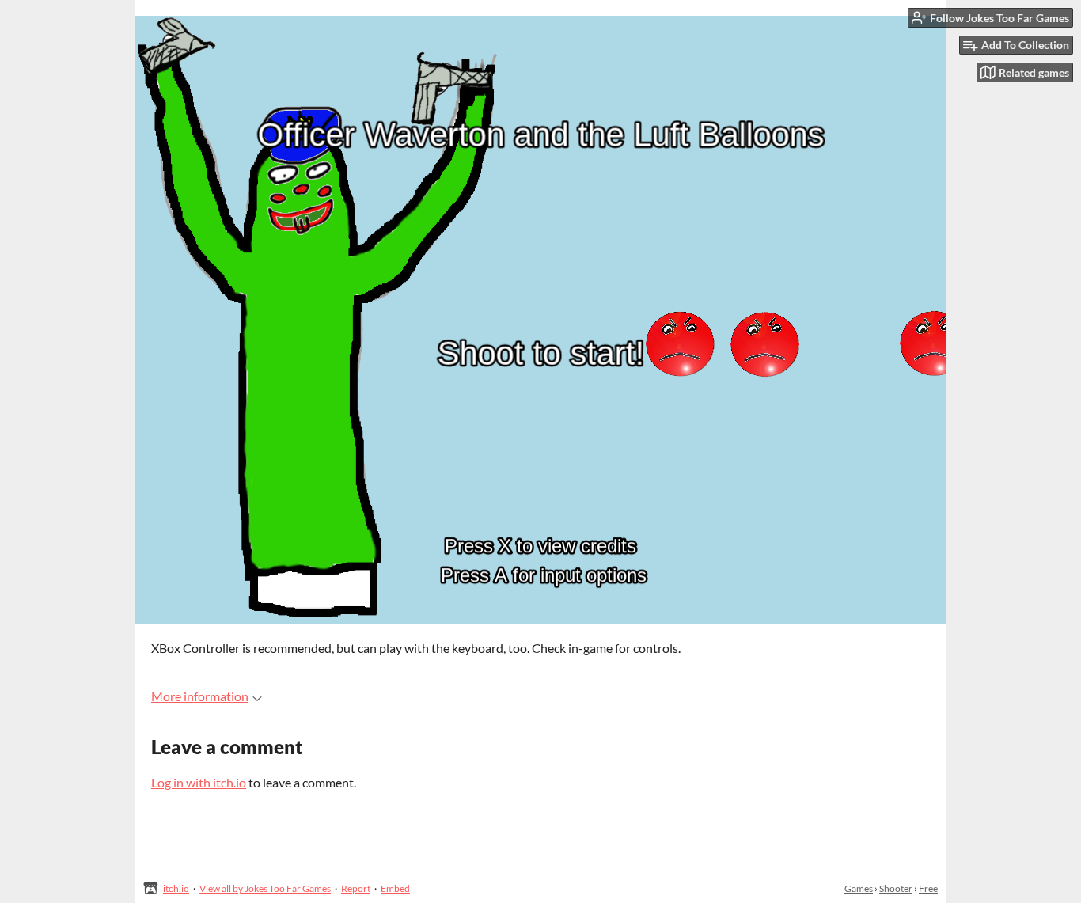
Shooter (895, 888)
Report (355, 888)
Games (858, 888)
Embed (395, 888)
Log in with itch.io (198, 782)
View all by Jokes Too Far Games (265, 888)
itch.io (176, 888)
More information (199, 696)
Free (928, 888)
